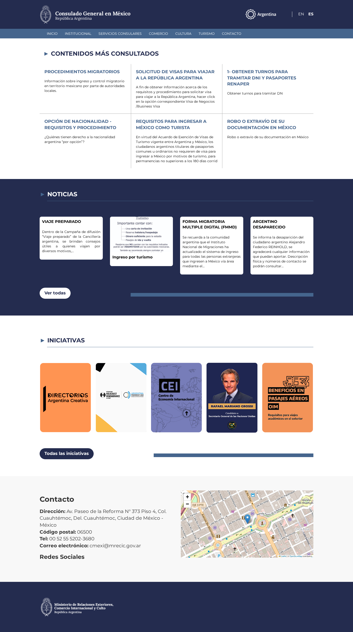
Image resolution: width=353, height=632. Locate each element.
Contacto (231, 33)
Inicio (52, 33)
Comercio (158, 33)
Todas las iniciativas (66, 453)
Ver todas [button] (55, 293)
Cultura (183, 33)
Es (310, 14)
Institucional (78, 33)
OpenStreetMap (296, 556)
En (301, 14)
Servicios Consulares (120, 33)
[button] (247, 519)
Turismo (207, 33)
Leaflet (283, 556)
